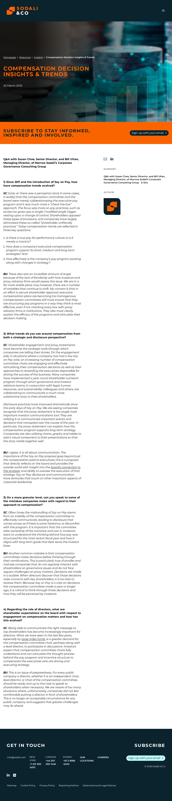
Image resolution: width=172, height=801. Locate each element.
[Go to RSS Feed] (14, 775)
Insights (38, 57)
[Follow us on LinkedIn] (8, 775)
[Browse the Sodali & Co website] (22, 11)
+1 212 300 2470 (35, 766)
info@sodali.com (16, 757)
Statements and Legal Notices (99, 785)
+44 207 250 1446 (51, 762)
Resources (25, 57)
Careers (103, 757)
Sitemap (11, 785)
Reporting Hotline (69, 785)
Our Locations (87, 759)
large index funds (33, 639)
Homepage (9, 57)
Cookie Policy (27, 785)
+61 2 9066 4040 (69, 762)
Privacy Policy (47, 785)
